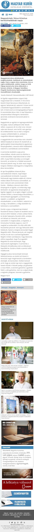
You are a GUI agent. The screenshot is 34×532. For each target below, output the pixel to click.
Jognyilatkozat (20, 528)
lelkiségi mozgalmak (9, 459)
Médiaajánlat (13, 528)
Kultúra (4, 23)
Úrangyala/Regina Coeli (10, 461)
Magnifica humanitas (17, 450)
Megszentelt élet (16, 515)
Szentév (5, 466)
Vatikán (14, 455)
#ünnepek (20, 287)
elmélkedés (22, 453)
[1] (17, 75)
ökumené (6, 450)
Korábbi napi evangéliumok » (25, 443)
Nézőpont (27, 515)
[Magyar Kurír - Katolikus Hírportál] (16, 8)
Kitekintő (6, 515)
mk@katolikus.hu (14, 527)
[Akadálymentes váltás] (11, 11)
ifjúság (16, 457)
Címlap (6, 513)
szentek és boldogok (22, 459)
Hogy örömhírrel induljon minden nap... (12, 425)
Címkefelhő (6, 447)
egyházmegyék (22, 463)
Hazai (11, 513)
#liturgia (4, 287)
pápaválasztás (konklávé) (10, 453)
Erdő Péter (11, 466)
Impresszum (6, 528)
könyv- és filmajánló (25, 457)
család (21, 454)
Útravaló (10, 457)
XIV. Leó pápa (18, 513)
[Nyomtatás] (6, 283)
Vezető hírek (7, 319)
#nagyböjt (12, 287)
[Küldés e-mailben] (28, 280)
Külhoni (26, 513)
